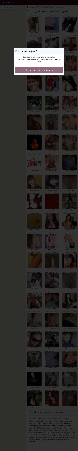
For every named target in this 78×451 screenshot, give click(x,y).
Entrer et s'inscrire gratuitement (39, 70)
